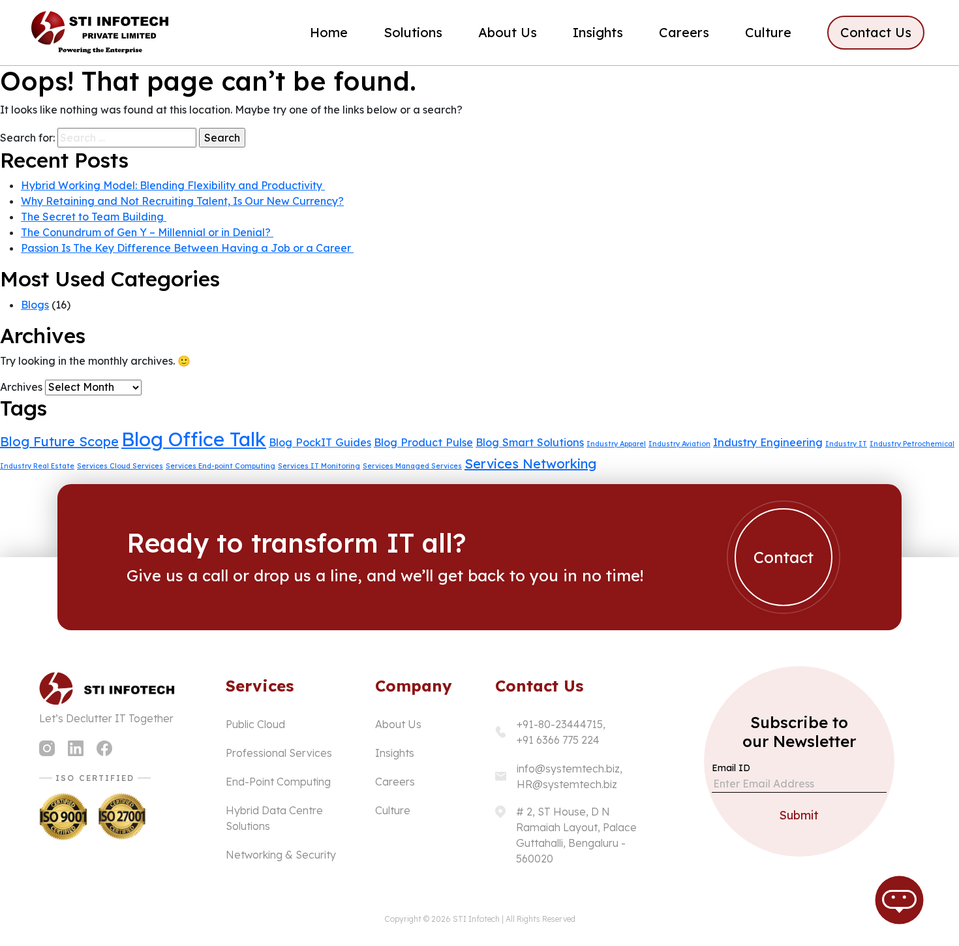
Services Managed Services (412, 465)
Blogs (35, 304)
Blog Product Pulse (423, 442)
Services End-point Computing (220, 465)
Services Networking (530, 463)
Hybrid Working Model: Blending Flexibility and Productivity (173, 185)
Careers (684, 32)
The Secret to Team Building (93, 216)
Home (329, 32)
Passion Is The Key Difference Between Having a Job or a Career (187, 247)
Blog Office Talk (193, 439)
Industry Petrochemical (912, 443)
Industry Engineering (768, 442)
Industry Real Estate (37, 465)
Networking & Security (281, 854)
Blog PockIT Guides (320, 442)
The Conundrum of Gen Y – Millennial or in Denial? (147, 232)
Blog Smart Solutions (530, 442)
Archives (21, 386)
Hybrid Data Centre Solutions (274, 818)
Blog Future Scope (59, 441)
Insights (598, 32)
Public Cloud (255, 724)
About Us (507, 32)
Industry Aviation (679, 443)
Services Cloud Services (120, 465)
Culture (768, 32)
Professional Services (279, 752)
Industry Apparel (616, 443)
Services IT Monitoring (319, 465)
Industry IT (846, 443)
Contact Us (875, 32)
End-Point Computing (278, 781)
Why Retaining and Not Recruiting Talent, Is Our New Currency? (182, 200)
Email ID (731, 768)
